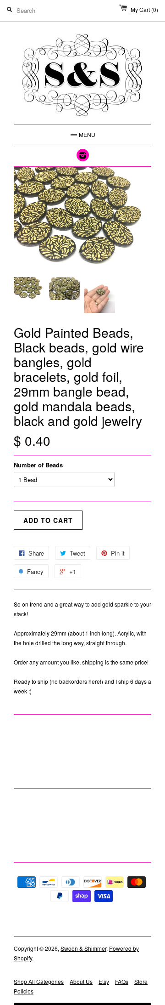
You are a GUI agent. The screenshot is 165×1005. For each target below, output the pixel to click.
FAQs (121, 981)
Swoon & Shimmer (83, 948)
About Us (81, 981)
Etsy (104, 981)
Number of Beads (38, 464)
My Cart (144, 9)
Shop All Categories (39, 981)
